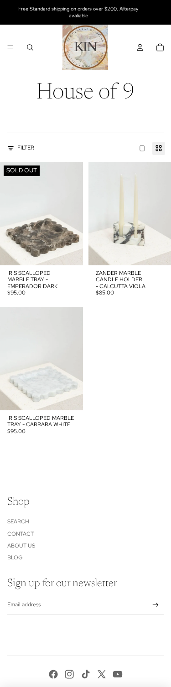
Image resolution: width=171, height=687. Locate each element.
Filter (25, 147)
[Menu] (10, 47)
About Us (21, 545)
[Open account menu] (140, 47)
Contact (20, 533)
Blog (15, 557)
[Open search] (30, 47)
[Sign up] (156, 605)
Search (18, 521)
